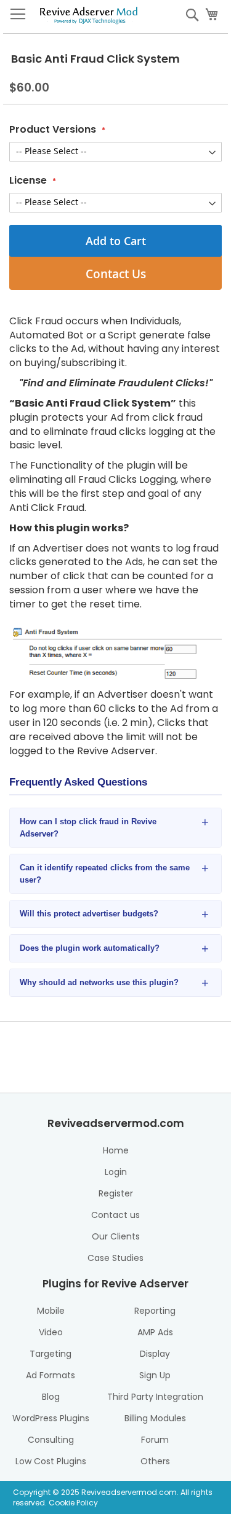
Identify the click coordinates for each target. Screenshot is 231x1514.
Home (116, 1150)
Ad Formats (50, 1375)
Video (51, 1332)
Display (155, 1354)
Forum (155, 1440)
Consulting (51, 1440)
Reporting (155, 1311)
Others (155, 1461)
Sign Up (155, 1375)
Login (116, 1172)
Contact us (115, 1215)
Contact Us (116, 274)
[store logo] (88, 13)
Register (116, 1193)
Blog (51, 1397)
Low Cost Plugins (50, 1461)
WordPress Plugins (50, 1418)
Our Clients (116, 1236)
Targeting (50, 1354)
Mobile (51, 1311)
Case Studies (115, 1258)
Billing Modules (155, 1418)
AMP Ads (155, 1332)
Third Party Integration (155, 1397)
